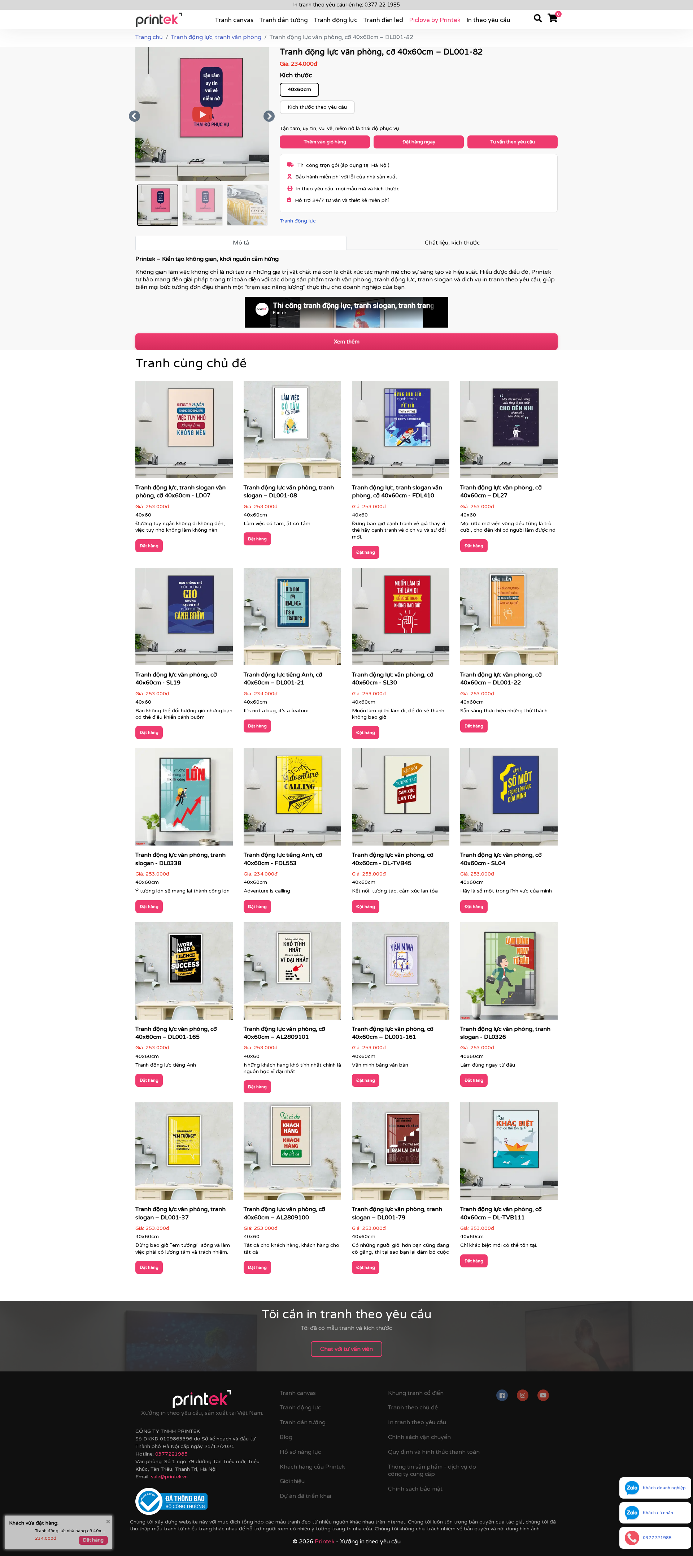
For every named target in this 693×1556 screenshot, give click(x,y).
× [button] (108, 1514)
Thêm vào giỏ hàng (325, 142)
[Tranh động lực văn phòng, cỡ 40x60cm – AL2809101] (292, 973)
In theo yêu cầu (488, 20)
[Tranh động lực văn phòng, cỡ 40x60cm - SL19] (184, 618)
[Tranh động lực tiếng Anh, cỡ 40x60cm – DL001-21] (292, 618)
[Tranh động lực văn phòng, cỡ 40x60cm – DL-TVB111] (509, 1153)
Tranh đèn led (383, 20)
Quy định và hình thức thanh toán (434, 1452)
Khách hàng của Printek (312, 1466)
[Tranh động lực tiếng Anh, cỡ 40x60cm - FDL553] (292, 799)
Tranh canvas (234, 20)
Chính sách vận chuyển (419, 1437)
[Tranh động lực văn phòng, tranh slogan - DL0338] (184, 799)
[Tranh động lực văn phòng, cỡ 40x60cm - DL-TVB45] (400, 799)
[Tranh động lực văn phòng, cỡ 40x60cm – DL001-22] (509, 618)
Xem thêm (346, 341)
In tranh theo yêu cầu (417, 1422)
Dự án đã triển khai (305, 1496)
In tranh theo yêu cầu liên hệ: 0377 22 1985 (346, 5)
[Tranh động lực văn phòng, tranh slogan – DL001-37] (184, 1153)
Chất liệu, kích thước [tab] (452, 242)
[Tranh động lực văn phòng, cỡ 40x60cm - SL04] (509, 799)
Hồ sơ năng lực (300, 1452)
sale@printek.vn (169, 1477)
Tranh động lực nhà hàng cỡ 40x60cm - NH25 (71, 1524)
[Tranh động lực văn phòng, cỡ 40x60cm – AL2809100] (292, 1153)
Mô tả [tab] (241, 242)
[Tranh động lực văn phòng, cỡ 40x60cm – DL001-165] (184, 973)
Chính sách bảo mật (415, 1488)
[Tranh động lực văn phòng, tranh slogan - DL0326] (509, 973)
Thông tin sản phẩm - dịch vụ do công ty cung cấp (432, 1470)
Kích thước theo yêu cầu (317, 107)
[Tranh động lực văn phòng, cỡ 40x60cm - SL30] (400, 618)
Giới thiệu (292, 1481)
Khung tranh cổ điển (416, 1393)
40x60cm (299, 89)
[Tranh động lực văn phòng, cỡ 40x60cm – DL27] (509, 432)
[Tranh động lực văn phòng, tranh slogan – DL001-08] (292, 432)
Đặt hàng (149, 545)
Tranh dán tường (283, 20)
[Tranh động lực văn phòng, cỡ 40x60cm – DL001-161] (400, 973)
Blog (286, 1437)
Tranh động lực (335, 20)
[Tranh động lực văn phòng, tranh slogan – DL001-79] (400, 1153)
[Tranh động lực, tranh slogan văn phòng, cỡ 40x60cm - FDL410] (400, 432)
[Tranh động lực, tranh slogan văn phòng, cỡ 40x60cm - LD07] (184, 432)
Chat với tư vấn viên (346, 1349)
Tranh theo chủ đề (413, 1407)
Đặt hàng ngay (418, 142)
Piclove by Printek (435, 20)
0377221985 (171, 1454)
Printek (325, 1541)
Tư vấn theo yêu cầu (512, 142)
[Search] (538, 19)
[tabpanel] (346, 291)
